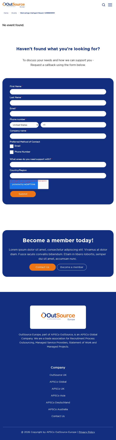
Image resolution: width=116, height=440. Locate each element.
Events (14, 13)
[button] (103, 5)
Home (6, 13)
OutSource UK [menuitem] (58, 374)
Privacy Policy (87, 432)
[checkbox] (58, 150)
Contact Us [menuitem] (58, 416)
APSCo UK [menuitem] (58, 388)
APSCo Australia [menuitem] (58, 409)
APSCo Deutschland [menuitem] (58, 402)
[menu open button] (110, 5)
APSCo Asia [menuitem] (58, 395)
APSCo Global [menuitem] (58, 381)
